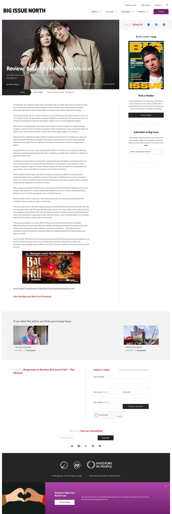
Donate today (64, 502)
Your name (101, 392)
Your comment (99, 377)
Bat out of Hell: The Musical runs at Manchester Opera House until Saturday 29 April (43, 288)
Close (166, 486)
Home (22, 92)
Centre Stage (38, 92)
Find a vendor (145, 5)
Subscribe (105, 438)
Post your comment (135, 406)
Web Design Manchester (97, 476)
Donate (161, 12)
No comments (109, 84)
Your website (102, 402)
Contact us (158, 5)
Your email (126, 392)
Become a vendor (130, 5)
